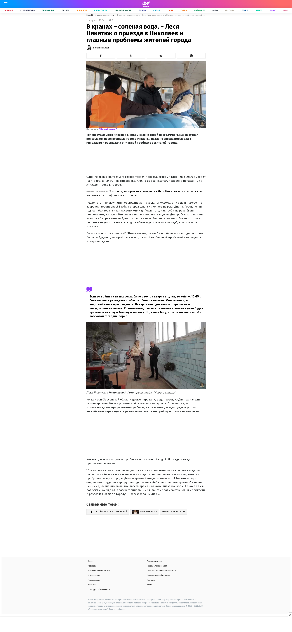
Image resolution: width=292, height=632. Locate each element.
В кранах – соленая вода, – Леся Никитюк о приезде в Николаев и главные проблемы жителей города (161, 15)
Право (142, 10)
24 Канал (8, 10)
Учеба (184, 10)
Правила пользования (157, 566)
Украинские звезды (106, 15)
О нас (90, 561)
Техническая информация (158, 575)
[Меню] (5, 3)
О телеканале (94, 575)
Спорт (156, 10)
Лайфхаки (199, 10)
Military (229, 10)
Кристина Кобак (101, 47)
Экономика (48, 10)
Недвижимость (123, 10)
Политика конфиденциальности (161, 570)
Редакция (92, 566)
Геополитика (27, 10)
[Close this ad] (290, 615)
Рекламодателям (154, 561)
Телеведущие (94, 580)
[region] (146, 624)
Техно (245, 10)
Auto (215, 10)
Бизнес (65, 10)
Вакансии (92, 585)
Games (258, 10)
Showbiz (90, 15)
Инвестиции (100, 10)
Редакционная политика (99, 570)
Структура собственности (99, 589)
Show (273, 10)
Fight (170, 10)
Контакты (151, 580)
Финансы (82, 10)
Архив (149, 585)
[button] (100, 55)
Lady (285, 10)
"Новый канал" (108, 129)
